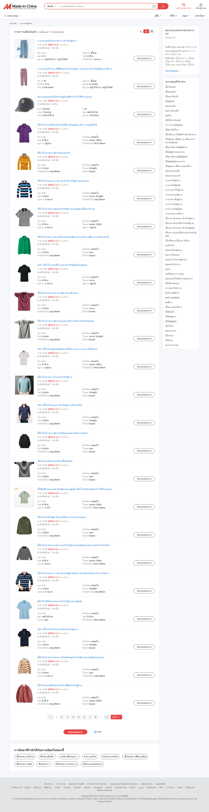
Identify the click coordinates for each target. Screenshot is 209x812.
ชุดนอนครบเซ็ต (172, 170)
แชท (99, 731)
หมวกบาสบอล (171, 345)
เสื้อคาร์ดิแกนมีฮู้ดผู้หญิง (176, 156)
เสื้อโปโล (169, 326)
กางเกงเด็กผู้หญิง (173, 185)
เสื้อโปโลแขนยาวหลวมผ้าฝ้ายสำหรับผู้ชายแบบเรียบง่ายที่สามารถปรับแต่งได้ (73, 236)
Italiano (109, 787)
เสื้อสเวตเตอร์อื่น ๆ (173, 307)
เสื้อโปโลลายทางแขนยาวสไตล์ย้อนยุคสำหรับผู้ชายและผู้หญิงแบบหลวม (70, 657)
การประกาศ (60, 784)
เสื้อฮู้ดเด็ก (170, 101)
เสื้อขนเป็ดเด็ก (171, 96)
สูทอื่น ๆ (168, 302)
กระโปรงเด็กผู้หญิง (174, 124)
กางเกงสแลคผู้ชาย (173, 194)
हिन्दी (161, 787)
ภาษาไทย (170, 787)
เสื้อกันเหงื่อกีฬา (47, 756)
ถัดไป (116, 717)
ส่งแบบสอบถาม (144, 58)
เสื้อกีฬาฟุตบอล (172, 283)
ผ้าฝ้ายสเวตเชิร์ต (110, 756)
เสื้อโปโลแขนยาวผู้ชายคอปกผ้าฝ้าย (54, 152)
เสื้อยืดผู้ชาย (170, 316)
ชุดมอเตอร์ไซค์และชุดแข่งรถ (178, 278)
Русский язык (121, 787)
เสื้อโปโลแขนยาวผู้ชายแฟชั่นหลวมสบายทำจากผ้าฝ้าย (62, 433)
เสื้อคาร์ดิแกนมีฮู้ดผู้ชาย (176, 147)
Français (67, 787)
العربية (141, 787)
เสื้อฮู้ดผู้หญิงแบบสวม (175, 161)
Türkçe (179, 787)
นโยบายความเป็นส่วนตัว (97, 784)
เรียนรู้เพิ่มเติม (173, 70)
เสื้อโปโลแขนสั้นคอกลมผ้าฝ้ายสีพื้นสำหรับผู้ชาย (59, 685)
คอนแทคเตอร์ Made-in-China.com (124, 784)
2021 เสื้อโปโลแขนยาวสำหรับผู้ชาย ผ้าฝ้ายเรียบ (59, 405)
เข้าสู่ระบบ (201, 8)
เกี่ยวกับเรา (48, 784)
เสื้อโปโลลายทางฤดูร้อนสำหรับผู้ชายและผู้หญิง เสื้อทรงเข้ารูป (66, 208)
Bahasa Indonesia (104, 790)
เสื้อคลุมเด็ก (170, 91)
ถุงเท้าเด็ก (169, 245)
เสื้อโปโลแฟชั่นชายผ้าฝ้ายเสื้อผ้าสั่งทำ (55, 461)
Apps (184, 15)
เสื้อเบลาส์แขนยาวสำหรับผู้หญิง (180, 227)
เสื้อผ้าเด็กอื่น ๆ (172, 129)
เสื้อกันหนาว (44, 764)
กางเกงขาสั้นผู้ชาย (174, 199)
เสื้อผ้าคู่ (168, 340)
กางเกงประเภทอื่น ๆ (174, 213)
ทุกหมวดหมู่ (12, 15)
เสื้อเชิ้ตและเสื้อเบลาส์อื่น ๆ (177, 240)
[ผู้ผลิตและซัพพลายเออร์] (19, 6)
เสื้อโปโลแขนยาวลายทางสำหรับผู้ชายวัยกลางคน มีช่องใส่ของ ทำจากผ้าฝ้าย (72, 573)
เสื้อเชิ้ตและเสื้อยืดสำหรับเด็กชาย (180, 134)
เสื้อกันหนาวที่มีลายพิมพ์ (135, 756)
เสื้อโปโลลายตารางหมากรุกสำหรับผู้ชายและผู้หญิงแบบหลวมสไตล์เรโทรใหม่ (73, 545)
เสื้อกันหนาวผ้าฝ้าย (25, 756)
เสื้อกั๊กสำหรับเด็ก (173, 120)
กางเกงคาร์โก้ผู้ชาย (174, 189)
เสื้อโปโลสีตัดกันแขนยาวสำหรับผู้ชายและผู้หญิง (59, 601)
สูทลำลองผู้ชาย (172, 292)
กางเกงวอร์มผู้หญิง (173, 208)
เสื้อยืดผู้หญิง (171, 321)
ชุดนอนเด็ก (170, 105)
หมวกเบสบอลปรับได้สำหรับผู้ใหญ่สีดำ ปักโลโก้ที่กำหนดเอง (64, 96)
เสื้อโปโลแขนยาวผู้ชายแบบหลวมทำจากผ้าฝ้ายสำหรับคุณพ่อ (65, 320)
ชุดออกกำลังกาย (172, 264)
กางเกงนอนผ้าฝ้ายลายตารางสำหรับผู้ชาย (56, 40)
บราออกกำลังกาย (173, 288)
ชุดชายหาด (170, 330)
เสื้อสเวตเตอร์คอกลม (92, 764)
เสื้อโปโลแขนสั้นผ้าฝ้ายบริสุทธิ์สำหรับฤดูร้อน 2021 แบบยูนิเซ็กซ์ (67, 124)
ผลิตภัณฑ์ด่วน (146, 784)
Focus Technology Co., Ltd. (106, 796)
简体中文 (37, 787)
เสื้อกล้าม (169, 335)
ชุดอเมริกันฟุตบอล (173, 250)
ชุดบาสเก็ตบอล (172, 254)
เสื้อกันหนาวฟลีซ (24, 764)
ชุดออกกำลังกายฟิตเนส (176, 259)
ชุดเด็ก (168, 115)
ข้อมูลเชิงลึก (160, 784)
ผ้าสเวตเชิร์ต (90, 756)
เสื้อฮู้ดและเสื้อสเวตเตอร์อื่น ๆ (178, 166)
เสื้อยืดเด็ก (169, 311)
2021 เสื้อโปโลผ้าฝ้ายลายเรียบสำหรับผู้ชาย (57, 629)
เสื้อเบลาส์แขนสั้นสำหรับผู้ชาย (179, 223)
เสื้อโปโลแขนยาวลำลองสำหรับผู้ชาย (54, 377)
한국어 (132, 787)
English (27, 787)
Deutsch (87, 787)
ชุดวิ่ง (167, 269)
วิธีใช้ (172, 15)
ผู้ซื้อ (157, 15)
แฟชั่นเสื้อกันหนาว (69, 756)
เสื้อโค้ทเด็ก (170, 86)
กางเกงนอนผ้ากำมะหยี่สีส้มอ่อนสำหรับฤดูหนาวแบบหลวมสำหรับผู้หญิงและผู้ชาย (74, 68)
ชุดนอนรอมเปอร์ (173, 175)
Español (77, 787)
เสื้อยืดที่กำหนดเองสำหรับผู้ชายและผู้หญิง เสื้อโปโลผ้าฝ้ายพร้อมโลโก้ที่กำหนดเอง (74, 489)
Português (98, 787)
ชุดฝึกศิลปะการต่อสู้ (174, 273)
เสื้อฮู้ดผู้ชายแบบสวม (175, 151)
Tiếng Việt (190, 787)
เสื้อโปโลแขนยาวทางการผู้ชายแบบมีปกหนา (58, 292)
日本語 (57, 787)
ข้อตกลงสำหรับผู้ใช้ (76, 784)
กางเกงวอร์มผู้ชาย (173, 204)
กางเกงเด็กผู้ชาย (172, 180)
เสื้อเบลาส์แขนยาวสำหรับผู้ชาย (179, 218)
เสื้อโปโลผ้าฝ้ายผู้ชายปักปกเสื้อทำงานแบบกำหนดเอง (61, 517)
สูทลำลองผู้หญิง (172, 297)
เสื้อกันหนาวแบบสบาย (66, 764)
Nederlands (151, 787)
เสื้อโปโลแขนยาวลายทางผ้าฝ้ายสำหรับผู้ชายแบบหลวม (63, 180)
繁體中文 (48, 787)
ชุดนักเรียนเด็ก (172, 110)
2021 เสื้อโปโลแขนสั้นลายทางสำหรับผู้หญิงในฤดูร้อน (62, 264)
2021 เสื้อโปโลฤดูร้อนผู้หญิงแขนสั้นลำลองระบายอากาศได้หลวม (67, 348)
